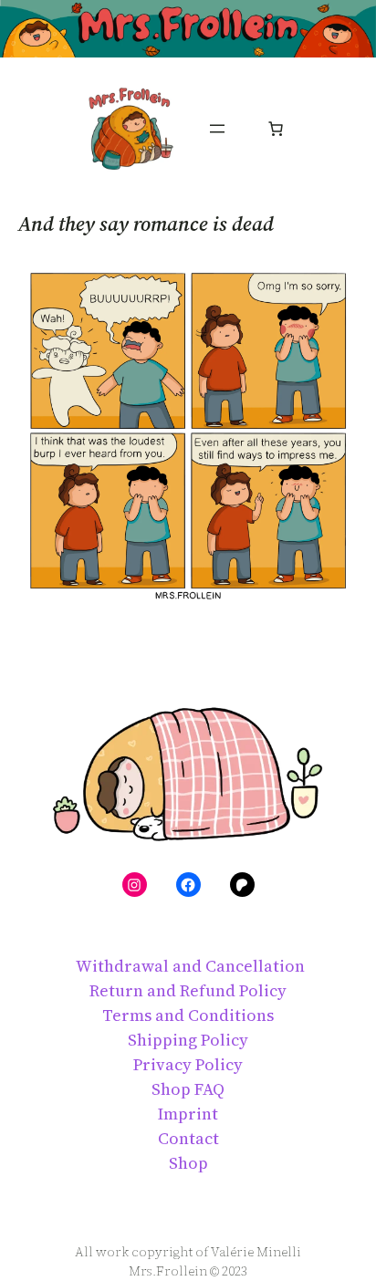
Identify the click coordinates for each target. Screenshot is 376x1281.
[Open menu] (217, 129)
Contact (188, 1138)
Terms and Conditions (188, 1015)
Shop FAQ (188, 1089)
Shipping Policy (188, 1039)
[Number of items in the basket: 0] (275, 128)
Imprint (188, 1113)
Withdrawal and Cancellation (188, 965)
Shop (188, 1162)
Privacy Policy (188, 1064)
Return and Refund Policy (188, 990)
